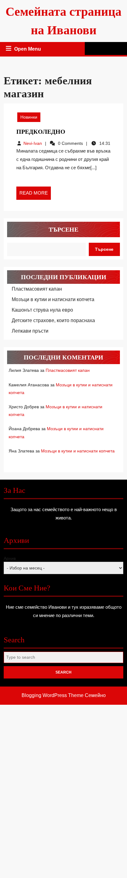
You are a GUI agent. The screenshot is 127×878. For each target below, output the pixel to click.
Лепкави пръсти (30, 331)
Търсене (63, 229)
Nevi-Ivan (32, 143)
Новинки (28, 117)
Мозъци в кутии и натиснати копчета (53, 299)
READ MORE (35, 195)
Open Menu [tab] (28, 50)
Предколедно (40, 131)
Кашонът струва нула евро (42, 310)
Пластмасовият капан (37, 289)
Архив (10, 558)
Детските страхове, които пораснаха (53, 320)
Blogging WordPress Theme (53, 695)
